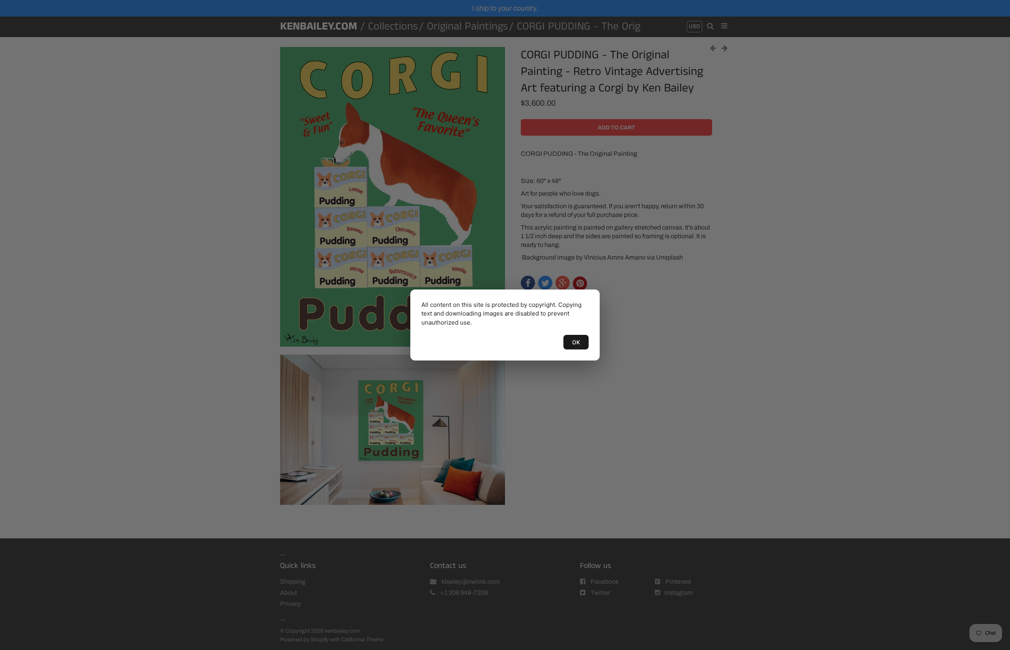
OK (576, 342)
